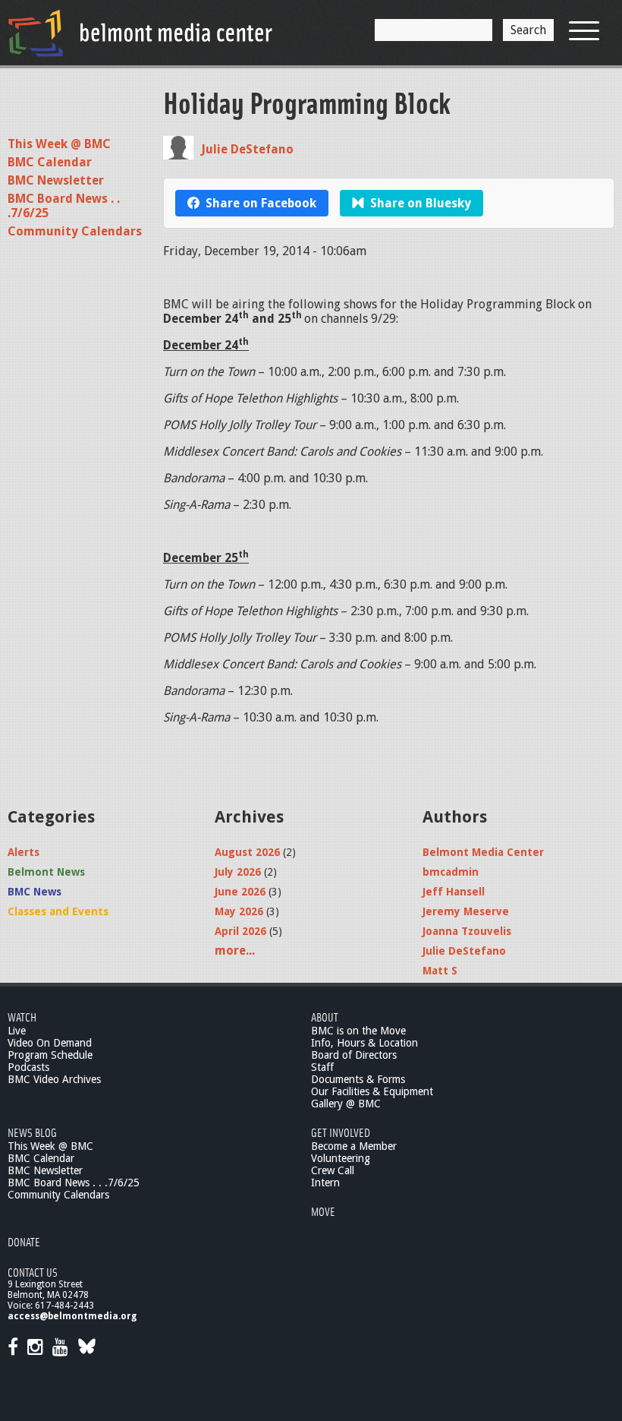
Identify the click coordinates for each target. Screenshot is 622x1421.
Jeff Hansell (454, 892)
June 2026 (240, 892)
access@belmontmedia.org (72, 1316)
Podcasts (28, 1067)
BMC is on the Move (358, 1031)
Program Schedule (50, 1055)
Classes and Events (58, 911)
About (324, 1016)
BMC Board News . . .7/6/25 (74, 1182)
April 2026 (240, 931)
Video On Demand (50, 1043)
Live (17, 1031)
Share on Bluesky (420, 203)
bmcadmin (451, 872)
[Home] (140, 32)
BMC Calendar (50, 162)
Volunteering (340, 1158)
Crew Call (332, 1170)
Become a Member (354, 1146)
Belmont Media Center (483, 852)
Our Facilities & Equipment (372, 1091)
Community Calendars (75, 231)
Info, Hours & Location (364, 1043)
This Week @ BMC (59, 144)
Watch (22, 1016)
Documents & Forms (358, 1079)
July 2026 (238, 872)
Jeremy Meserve (466, 911)
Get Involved (340, 1132)
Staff (322, 1067)
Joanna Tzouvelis (467, 931)
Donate (24, 1241)
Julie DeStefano (247, 149)
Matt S (440, 971)
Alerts (23, 852)
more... (235, 950)
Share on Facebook (261, 203)
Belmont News (46, 872)
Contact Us (33, 1272)
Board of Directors (354, 1055)
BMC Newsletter (56, 180)
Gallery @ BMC (346, 1103)
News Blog (32, 1132)
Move (323, 1211)
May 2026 (239, 911)
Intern (325, 1182)
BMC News (34, 892)
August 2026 (247, 852)
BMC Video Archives (54, 1079)
